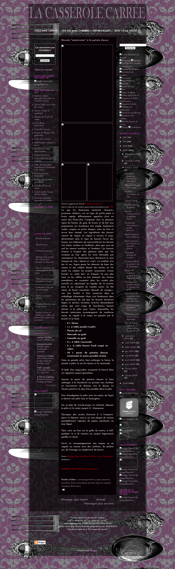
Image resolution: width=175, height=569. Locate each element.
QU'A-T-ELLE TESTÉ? (125, 31)
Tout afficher (50, 385)
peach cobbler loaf (45, 340)
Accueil (101, 499)
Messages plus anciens (99, 503)
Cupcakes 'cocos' (42, 129)
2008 (125, 383)
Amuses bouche (44, 344)
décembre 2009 (132, 154)
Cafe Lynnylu (43, 368)
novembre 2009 (132, 161)
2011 (125, 142)
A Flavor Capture (45, 377)
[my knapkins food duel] (130, 396)
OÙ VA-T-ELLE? (101, 31)
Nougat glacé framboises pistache (43, 349)
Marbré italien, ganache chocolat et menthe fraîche (44, 98)
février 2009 (131, 369)
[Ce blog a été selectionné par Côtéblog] (124, 428)
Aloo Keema (41, 245)
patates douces (95, 483)
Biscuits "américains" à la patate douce (84, 40)
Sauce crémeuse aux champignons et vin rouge (44, 270)
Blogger (93, 551)
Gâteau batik (131, 201)
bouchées (65, 483)
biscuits (106, 480)
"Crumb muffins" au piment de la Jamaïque (132, 264)
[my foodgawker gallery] (129, 416)
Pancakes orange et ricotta (130, 255)
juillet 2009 (131, 347)
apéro (99, 480)
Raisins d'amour (43, 239)
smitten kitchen (44, 338)
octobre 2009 (131, 168)
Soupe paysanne (42, 155)
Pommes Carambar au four (132, 194)
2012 (125, 138)
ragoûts (107, 483)
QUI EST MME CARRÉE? (75, 31)
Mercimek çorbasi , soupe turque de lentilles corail (45, 361)
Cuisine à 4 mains (45, 356)
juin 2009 (130, 351)
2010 (125, 146)
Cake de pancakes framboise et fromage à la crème (44, 167)
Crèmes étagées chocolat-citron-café (132, 307)
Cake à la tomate (42, 139)
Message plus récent (74, 499)
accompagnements (86, 480)
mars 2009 (130, 364)
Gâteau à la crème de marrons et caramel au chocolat (44, 259)
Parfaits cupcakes (44, 251)
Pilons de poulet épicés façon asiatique (132, 316)
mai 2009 (130, 356)
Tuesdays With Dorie (71, 486)
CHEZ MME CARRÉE (46, 31)
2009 (125, 150)
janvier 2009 (131, 376)
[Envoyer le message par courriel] (63, 490)
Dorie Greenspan (79, 483)
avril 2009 (130, 360)
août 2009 (130, 343)
